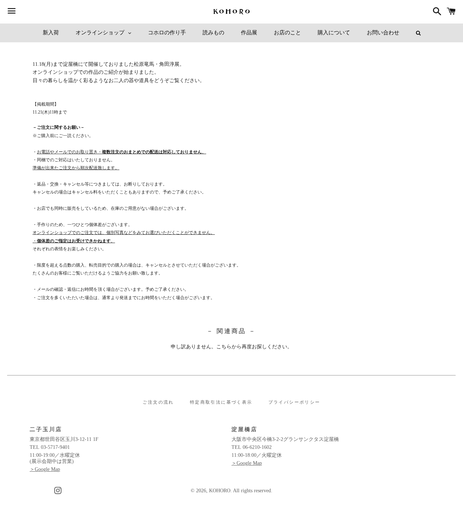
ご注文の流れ (158, 402)
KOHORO (219, 490)
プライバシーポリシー (294, 402)
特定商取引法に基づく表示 (221, 402)
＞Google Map (45, 469)
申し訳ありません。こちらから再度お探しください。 (231, 346)
